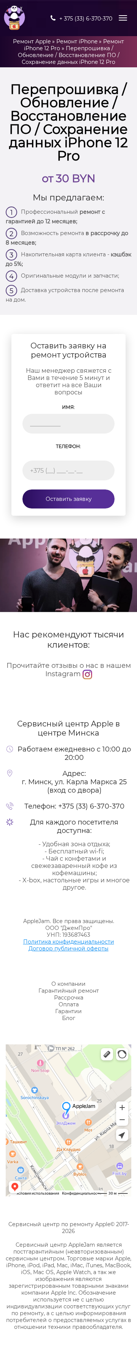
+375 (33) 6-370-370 (91, 806)
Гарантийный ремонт (68, 990)
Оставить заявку (69, 499)
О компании (68, 983)
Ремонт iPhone (76, 41)
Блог (68, 1018)
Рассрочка (68, 997)
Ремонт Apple (32, 41)
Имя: (68, 407)
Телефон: (68, 446)
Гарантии (68, 1011)
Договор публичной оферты (68, 948)
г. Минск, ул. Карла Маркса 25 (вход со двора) (74, 786)
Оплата (69, 1004)
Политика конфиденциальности (68, 941)
